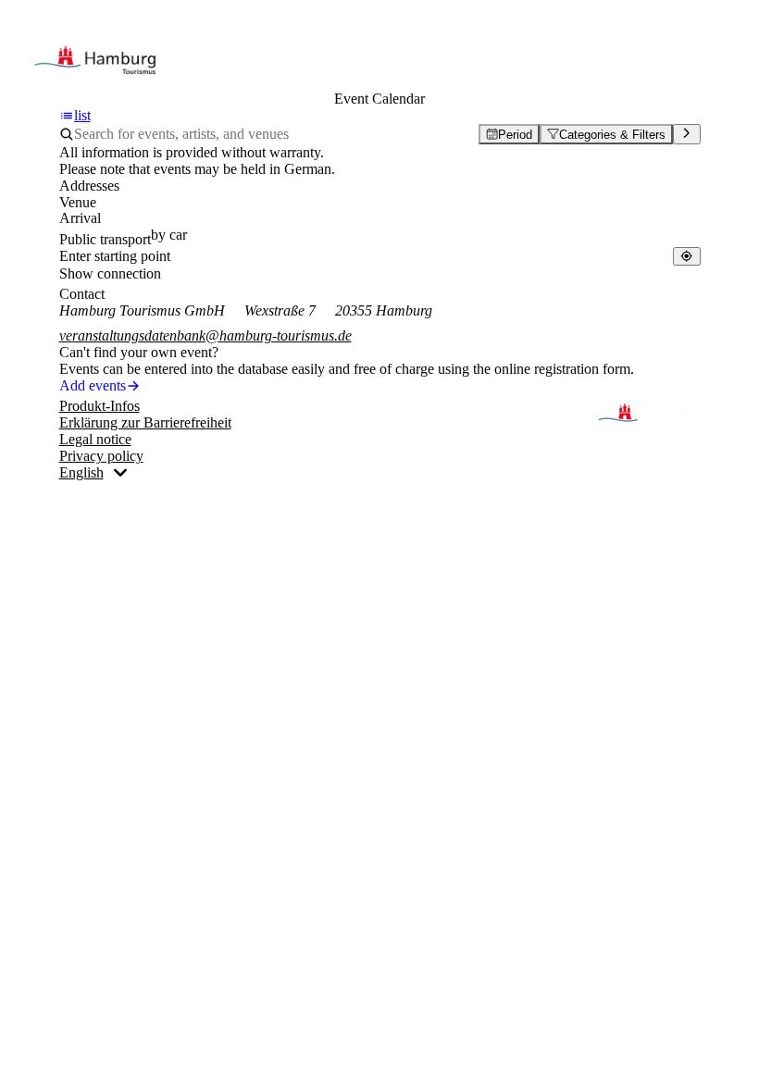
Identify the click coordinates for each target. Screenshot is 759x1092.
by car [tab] (169, 234)
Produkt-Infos (99, 406)
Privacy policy (101, 456)
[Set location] (686, 256)
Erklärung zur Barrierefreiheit (145, 422)
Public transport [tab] (105, 239)
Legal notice (95, 439)
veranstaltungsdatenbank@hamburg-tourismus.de (205, 335)
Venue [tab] (77, 202)
